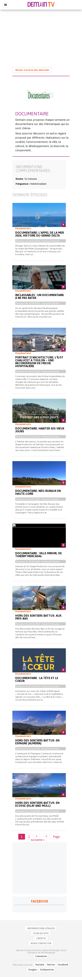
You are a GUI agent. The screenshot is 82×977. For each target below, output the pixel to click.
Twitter (51, 964)
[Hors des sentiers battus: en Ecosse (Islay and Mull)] (39, 788)
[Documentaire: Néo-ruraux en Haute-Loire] (39, 476)
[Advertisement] (41, 36)
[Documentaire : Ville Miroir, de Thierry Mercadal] (39, 539)
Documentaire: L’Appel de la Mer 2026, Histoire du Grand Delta (39, 234)
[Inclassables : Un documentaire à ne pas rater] (39, 280)
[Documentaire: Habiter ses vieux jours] (39, 414)
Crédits (41, 938)
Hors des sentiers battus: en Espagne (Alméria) (37, 742)
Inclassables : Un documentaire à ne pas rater (39, 296)
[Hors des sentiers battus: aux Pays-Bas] (39, 601)
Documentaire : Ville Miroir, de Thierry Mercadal (38, 555)
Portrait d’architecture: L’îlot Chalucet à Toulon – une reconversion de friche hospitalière (39, 362)
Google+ (33, 969)
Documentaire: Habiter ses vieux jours (39, 430)
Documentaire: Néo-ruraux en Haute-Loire (38, 492)
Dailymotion (47, 969)
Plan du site (41, 933)
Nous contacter (41, 943)
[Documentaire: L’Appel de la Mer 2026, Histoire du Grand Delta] (39, 218)
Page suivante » (45, 838)
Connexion (41, 956)
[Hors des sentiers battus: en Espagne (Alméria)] (39, 726)
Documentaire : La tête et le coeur (36, 679)
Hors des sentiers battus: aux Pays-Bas (38, 617)
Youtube (39, 964)
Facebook (63, 964)
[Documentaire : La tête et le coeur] (39, 663)
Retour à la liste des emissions (32, 70)
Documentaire (23, 228)
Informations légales (41, 928)
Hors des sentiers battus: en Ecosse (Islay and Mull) (37, 804)
